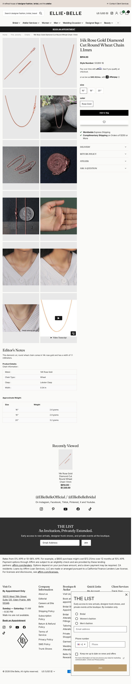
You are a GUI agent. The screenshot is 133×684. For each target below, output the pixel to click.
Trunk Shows (45, 648)
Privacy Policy (46, 639)
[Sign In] (116, 13)
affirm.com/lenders (22, 565)
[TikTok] (90, 509)
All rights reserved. (29, 671)
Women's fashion (88, 619)
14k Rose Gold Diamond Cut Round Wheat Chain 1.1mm (65, 477)
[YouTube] (65, 509)
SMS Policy (44, 644)
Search (40, 13)
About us (43, 594)
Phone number (82, 639)
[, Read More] (111, 13)
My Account (93, 591)
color (82, 98)
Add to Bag (104, 113)
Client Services (120, 586)
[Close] (126, 595)
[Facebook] (78, 509)
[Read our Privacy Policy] (123, 658)
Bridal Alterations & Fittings (69, 617)
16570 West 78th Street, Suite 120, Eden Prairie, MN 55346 (17, 599)
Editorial (43, 598)
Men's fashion (86, 623)
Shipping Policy (46, 611)
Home (5, 35)
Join (86, 543)
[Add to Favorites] (104, 122)
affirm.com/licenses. (48, 572)
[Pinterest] (53, 509)
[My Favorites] (121, 13)
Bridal (82, 614)
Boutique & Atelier (69, 588)
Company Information (46, 588)
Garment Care (70, 641)
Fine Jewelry (16, 35)
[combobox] (81, 644)
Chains (27, 35)
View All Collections (16, 22)
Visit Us (67, 594)
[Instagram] (41, 509)
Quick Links (94, 586)
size (82, 85)
